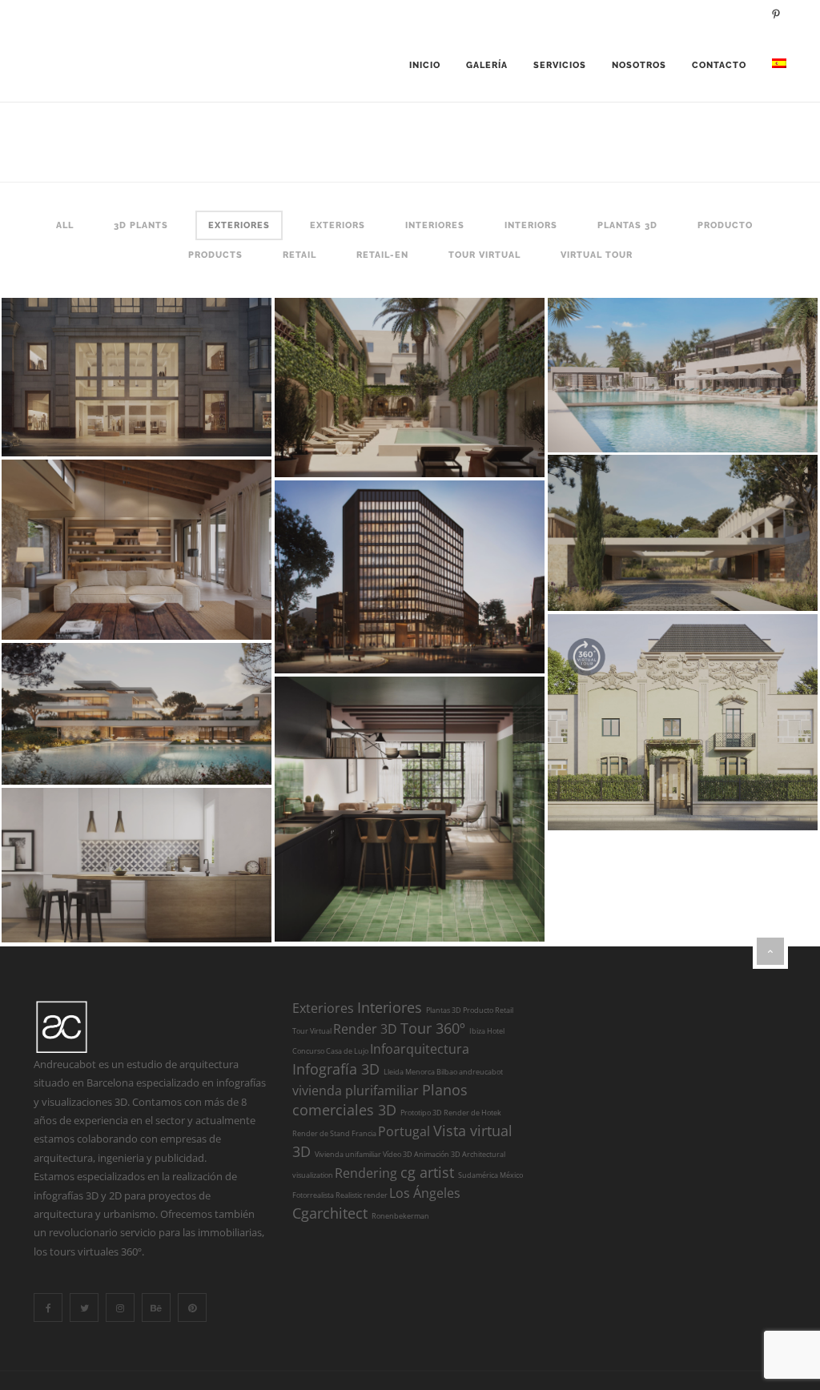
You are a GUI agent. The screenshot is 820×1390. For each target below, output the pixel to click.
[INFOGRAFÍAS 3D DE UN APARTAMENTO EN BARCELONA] (211, 913)
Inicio (424, 65)
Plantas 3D (627, 225)
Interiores (434, 225)
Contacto (719, 65)
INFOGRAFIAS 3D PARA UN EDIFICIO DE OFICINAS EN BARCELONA (390, 566)
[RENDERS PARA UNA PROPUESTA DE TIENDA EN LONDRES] (211, 427)
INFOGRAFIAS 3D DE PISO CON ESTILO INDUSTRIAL (389, 799)
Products (215, 255)
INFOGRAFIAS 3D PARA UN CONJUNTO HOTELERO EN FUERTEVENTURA (663, 364)
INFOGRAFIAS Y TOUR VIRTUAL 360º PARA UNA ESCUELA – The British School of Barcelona (663, 716)
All (65, 225)
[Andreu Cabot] (62, 66)
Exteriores (239, 225)
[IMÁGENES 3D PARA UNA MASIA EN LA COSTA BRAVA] (211, 611)
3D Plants (141, 225)
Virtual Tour (597, 255)
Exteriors (337, 225)
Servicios (559, 65)
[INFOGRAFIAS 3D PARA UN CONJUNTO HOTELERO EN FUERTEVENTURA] (757, 423)
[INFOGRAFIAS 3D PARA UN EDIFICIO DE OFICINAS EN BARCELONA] (484, 644)
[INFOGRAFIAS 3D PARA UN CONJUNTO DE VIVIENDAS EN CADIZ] (211, 756)
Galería (487, 65)
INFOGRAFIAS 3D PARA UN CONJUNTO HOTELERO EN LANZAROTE (663, 522)
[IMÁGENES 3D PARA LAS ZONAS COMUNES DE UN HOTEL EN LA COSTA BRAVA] (484, 448)
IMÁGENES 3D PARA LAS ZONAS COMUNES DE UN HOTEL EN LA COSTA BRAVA (390, 377)
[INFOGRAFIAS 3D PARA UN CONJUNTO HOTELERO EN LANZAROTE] (757, 582)
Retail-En (382, 255)
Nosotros (639, 65)
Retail (299, 255)
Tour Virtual (484, 255)
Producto (725, 225)
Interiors (530, 225)
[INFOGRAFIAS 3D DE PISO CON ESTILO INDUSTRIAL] (484, 913)
